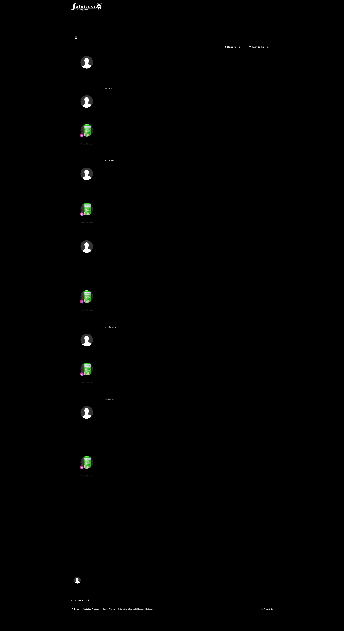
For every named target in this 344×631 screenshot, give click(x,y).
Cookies (102, 626)
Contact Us (91, 626)
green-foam (87, 140)
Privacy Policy (78, 626)
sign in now (126, 568)
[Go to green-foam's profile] (86, 130)
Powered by (260, 626)
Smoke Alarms (115, 37)
